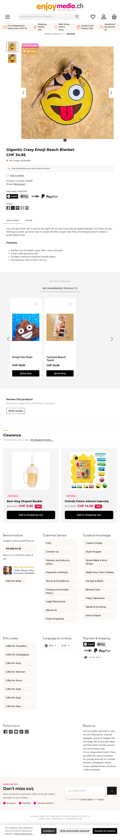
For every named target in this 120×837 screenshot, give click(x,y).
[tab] (12, 220)
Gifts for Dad (13, 697)
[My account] (103, 16)
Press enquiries (55, 618)
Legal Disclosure (55, 601)
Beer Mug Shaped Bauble (24, 501)
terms (101, 799)
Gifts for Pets (13, 663)
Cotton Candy (94, 543)
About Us (51, 610)
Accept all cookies (105, 831)
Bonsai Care (93, 589)
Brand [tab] (28, 220)
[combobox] (46, 17)
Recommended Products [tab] (60, 288)
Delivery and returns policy (58, 562)
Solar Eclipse (93, 615)
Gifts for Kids (13, 689)
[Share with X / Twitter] (12, 208)
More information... (23, 834)
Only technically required (74, 831)
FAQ (48, 543)
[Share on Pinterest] (17, 208)
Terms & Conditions (57, 581)
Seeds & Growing (96, 606)
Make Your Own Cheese (100, 572)
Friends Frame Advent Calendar (87, 501)
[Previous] (23, 93)
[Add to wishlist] (36, 304)
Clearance (12, 435)
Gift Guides (10, 638)
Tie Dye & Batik (94, 581)
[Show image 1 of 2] (65, 140)
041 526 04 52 (13, 548)
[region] (60, 93)
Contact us (52, 551)
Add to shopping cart (31, 515)
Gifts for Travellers (16, 646)
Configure (49, 831)
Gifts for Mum (14, 680)
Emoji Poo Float (22, 357)
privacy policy (86, 799)
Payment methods (57, 572)
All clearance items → (41, 440)
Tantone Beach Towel (56, 359)
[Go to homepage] (60, 7)
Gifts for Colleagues (17, 654)
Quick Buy (26, 373)
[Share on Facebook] (8, 208)
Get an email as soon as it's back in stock (30, 168)
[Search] (77, 17)
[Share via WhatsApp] (22, 208)
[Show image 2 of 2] (70, 140)
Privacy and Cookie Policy (57, 591)
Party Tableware (95, 598)
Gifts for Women (15, 671)
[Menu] (7, 16)
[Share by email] (27, 208)
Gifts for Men (13, 706)
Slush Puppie (93, 551)
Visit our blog (13, 581)
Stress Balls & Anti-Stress (97, 562)
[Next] (111, 93)
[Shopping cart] (113, 16)
